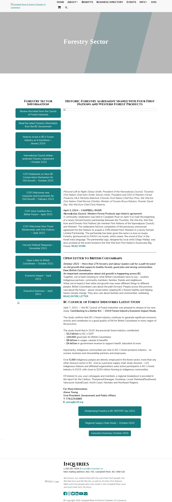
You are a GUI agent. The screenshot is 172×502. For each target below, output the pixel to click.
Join (153, 2)
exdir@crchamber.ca (92, 468)
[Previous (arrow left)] (0, 442)
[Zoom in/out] (0, 439)
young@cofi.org (74, 402)
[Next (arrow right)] (1, 442)
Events (131, 2)
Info (142, 2)
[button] (66, 8)
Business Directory (110, 2)
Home (60, 2)
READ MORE (78, 246)
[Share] (2, 439)
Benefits (87, 2)
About (71, 2)
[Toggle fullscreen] (1, 439)
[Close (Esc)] (3, 439)
